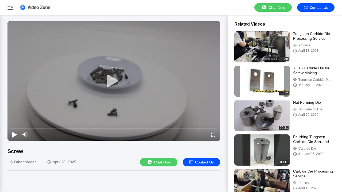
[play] (114, 81)
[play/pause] (14, 134)
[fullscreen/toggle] (213, 134)
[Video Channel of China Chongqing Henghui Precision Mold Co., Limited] (34, 7)
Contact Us (318, 7)
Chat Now (277, 7)
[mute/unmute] (25, 134)
